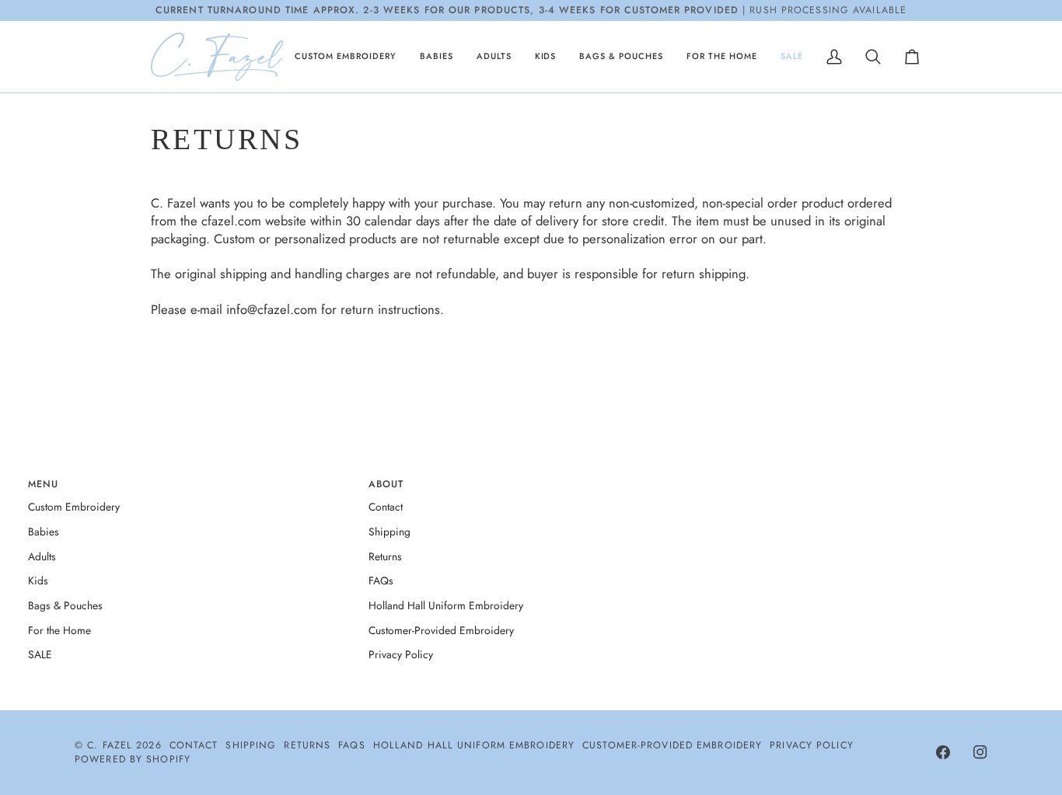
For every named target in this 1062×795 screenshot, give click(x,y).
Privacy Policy (401, 654)
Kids (38, 580)
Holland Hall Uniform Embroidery (446, 605)
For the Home (59, 630)
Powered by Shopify (132, 759)
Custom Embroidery (74, 506)
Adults (42, 556)
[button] (345, 56)
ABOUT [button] (386, 484)
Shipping (389, 531)
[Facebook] (943, 752)
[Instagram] (980, 752)
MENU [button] (43, 484)
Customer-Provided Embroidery (441, 630)
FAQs (381, 580)
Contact (386, 506)
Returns (385, 556)
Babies (43, 531)
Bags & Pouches (65, 605)
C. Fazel (109, 745)
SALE (40, 654)
